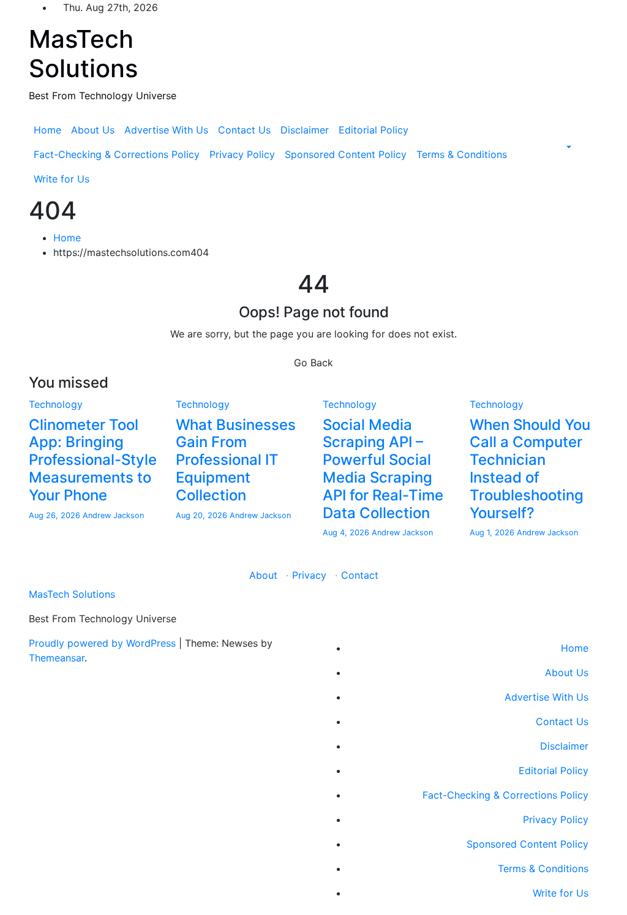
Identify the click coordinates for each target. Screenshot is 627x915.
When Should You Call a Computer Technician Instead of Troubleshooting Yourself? (530, 469)
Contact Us (244, 130)
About (263, 575)
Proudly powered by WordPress (104, 643)
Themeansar (56, 658)
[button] (567, 147)
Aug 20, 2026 (203, 515)
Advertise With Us (166, 130)
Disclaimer (304, 130)
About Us (93, 130)
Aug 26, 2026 (56, 515)
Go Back (313, 362)
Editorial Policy (373, 130)
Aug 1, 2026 (493, 532)
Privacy (309, 575)
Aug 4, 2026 (347, 532)
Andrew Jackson (113, 515)
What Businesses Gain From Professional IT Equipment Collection (236, 460)
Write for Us (61, 179)
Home (47, 130)
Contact (359, 575)
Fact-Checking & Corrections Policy (117, 154)
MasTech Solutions (83, 53)
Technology (56, 404)
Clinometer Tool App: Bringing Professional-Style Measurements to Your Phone (93, 460)
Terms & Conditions (461, 154)
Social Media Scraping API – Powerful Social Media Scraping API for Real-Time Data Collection (383, 469)
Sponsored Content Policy (346, 154)
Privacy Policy (242, 154)
